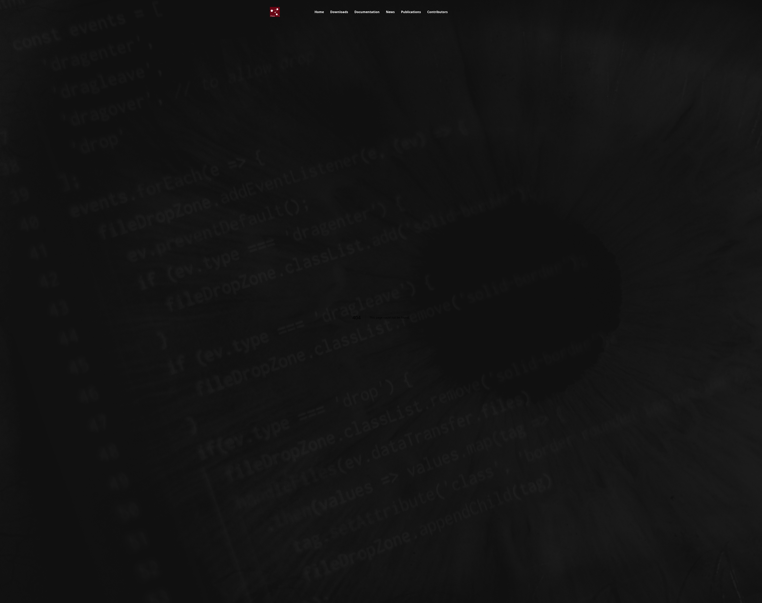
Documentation (367, 12)
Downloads (339, 12)
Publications (411, 12)
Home (319, 12)
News (390, 12)
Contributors (437, 12)
